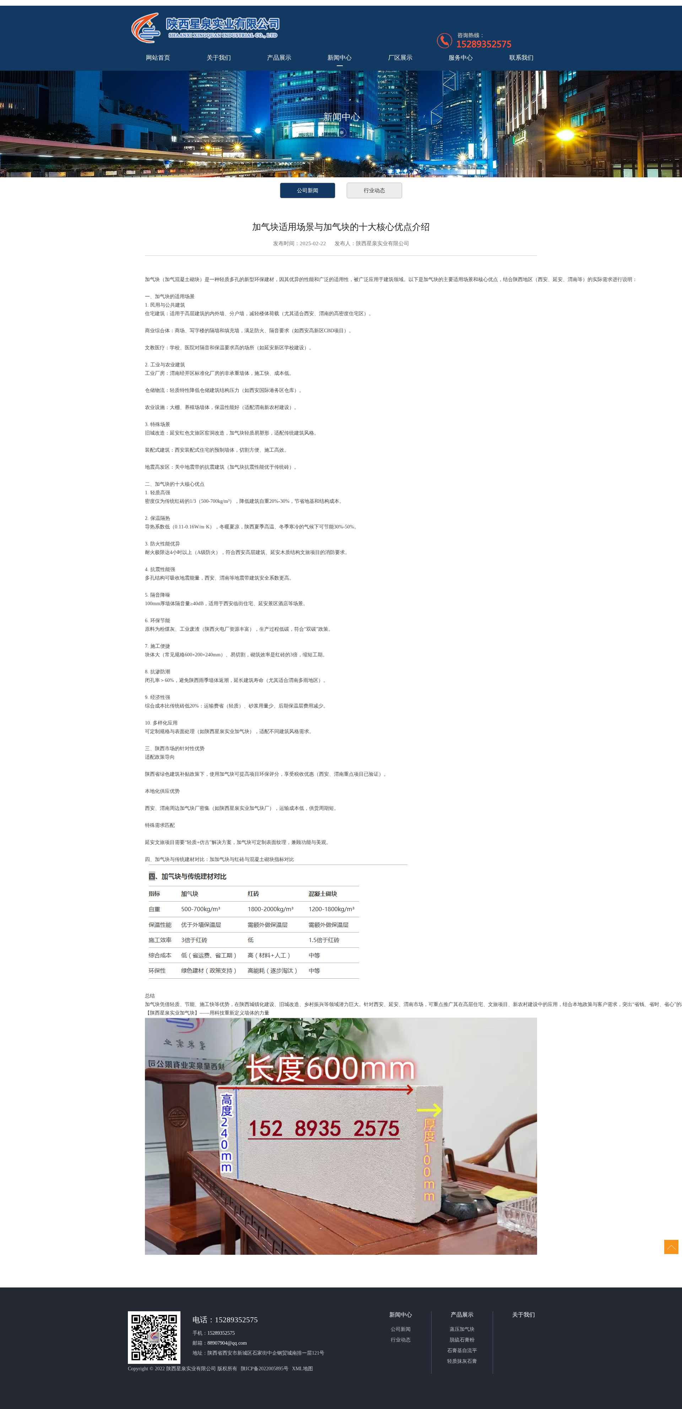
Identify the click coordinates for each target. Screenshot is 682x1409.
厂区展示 (400, 57)
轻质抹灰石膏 (462, 1361)
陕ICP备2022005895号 (264, 1368)
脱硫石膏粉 (462, 1340)
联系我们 (521, 57)
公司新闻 (307, 190)
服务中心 (461, 57)
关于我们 (219, 57)
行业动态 (374, 190)
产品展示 (279, 57)
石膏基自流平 (462, 1350)
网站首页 (158, 57)
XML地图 (302, 1368)
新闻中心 (340, 57)
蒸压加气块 (462, 1329)
